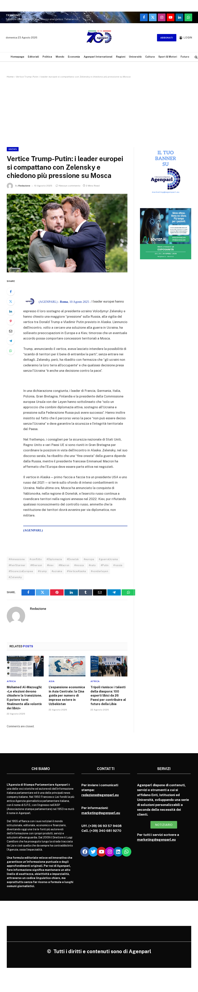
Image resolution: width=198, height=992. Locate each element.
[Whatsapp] (126, 852)
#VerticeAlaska (76, 571)
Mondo (60, 56)
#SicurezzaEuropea (21, 571)
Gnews (12, 149)
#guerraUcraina (108, 559)
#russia (117, 565)
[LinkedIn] (11, 311)
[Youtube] (101, 852)
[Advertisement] (99, 112)
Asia (52, 681)
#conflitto (36, 559)
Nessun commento (69, 185)
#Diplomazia (54, 559)
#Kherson (36, 565)
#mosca (79, 565)
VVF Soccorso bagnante (41, 17)
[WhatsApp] (11, 351)
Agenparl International (98, 56)
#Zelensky (15, 577)
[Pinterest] (11, 321)
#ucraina (57, 571)
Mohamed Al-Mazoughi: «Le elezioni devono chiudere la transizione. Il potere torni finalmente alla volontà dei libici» (24, 697)
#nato (92, 565)
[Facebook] (11, 291)
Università (135, 56)
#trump (42, 571)
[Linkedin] (118, 852)
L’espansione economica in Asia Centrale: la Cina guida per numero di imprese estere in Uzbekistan (67, 695)
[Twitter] (11, 301)
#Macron (64, 565)
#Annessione (17, 559)
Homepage (17, 56)
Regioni (120, 56)
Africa (11, 681)
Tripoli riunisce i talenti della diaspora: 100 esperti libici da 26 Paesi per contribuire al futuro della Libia (108, 695)
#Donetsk (73, 559)
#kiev (50, 565)
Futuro (185, 56)
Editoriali (33, 56)
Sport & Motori (167, 56)
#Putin (104, 565)
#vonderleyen (99, 571)
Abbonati (166, 37)
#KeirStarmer (17, 565)
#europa (89, 559)
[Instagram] (110, 852)
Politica (47, 56)
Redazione (24, 185)
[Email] (11, 331)
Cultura (150, 56)
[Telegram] (11, 341)
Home (10, 76)
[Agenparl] (99, 37)
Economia (74, 56)
